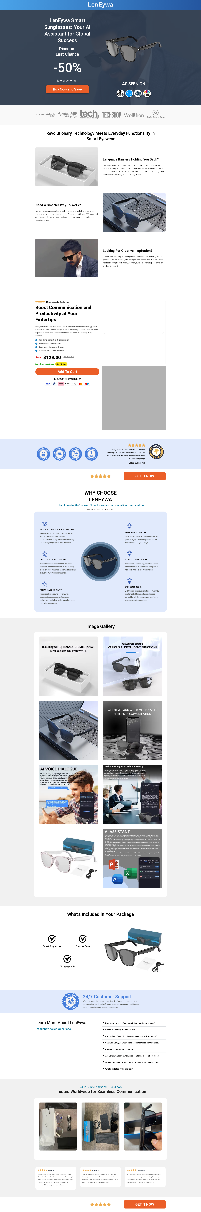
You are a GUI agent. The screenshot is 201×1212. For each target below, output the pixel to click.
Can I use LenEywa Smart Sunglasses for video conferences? (132, 1043)
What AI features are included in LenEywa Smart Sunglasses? (132, 1062)
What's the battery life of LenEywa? (120, 1030)
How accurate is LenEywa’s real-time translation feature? (130, 1023)
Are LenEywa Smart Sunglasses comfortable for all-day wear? (132, 1056)
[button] (104, 332)
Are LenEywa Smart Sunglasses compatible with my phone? (131, 1036)
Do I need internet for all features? (120, 1049)
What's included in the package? (119, 1069)
